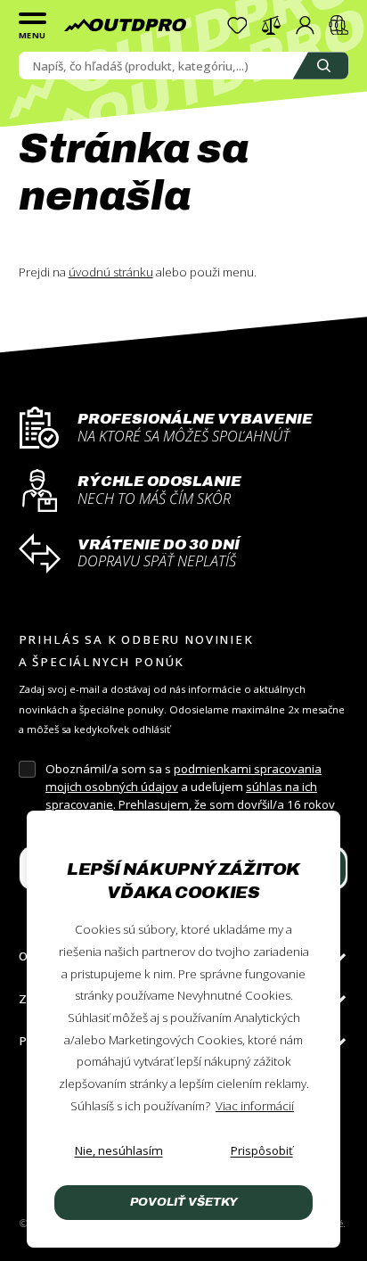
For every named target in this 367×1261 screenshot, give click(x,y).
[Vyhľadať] (321, 65)
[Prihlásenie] (305, 25)
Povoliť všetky (184, 1201)
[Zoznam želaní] (237, 25)
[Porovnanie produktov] (271, 25)
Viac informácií (255, 1106)
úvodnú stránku (111, 272)
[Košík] (339, 25)
